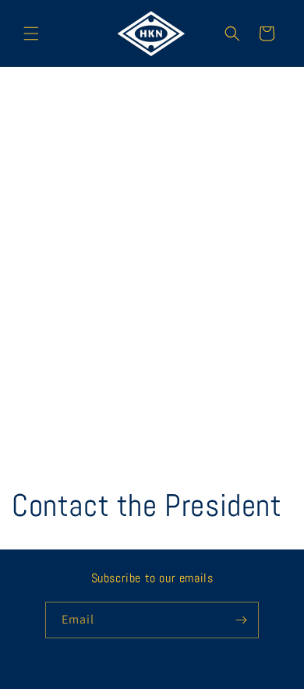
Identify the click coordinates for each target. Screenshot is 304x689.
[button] (31, 33)
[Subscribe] (241, 620)
